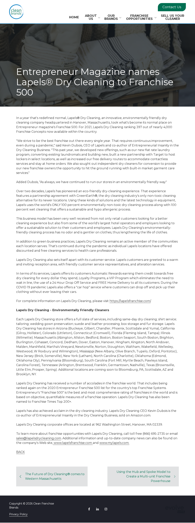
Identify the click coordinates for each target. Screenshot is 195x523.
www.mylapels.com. (114, 443)
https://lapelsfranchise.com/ (130, 301)
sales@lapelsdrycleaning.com (38, 438)
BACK (20, 452)
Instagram (106, 509)
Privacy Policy (18, 514)
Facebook (89, 509)
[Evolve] (175, 509)
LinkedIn (97, 509)
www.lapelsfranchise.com (72, 443)
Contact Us (171, 7)
